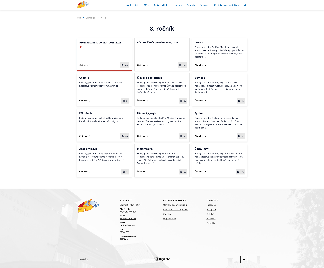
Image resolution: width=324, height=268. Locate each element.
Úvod (128, 5)
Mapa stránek (169, 218)
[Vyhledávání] (245, 5)
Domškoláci (91, 18)
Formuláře (204, 5)
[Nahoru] (243, 259)
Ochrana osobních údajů (175, 205)
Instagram (211, 209)
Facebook (211, 205)
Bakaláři (210, 214)
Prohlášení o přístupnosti (175, 209)
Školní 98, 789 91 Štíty (130, 205)
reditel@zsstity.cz (128, 225)
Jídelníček (211, 218)
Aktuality (211, 223)
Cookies (167, 214)
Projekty (191, 5)
